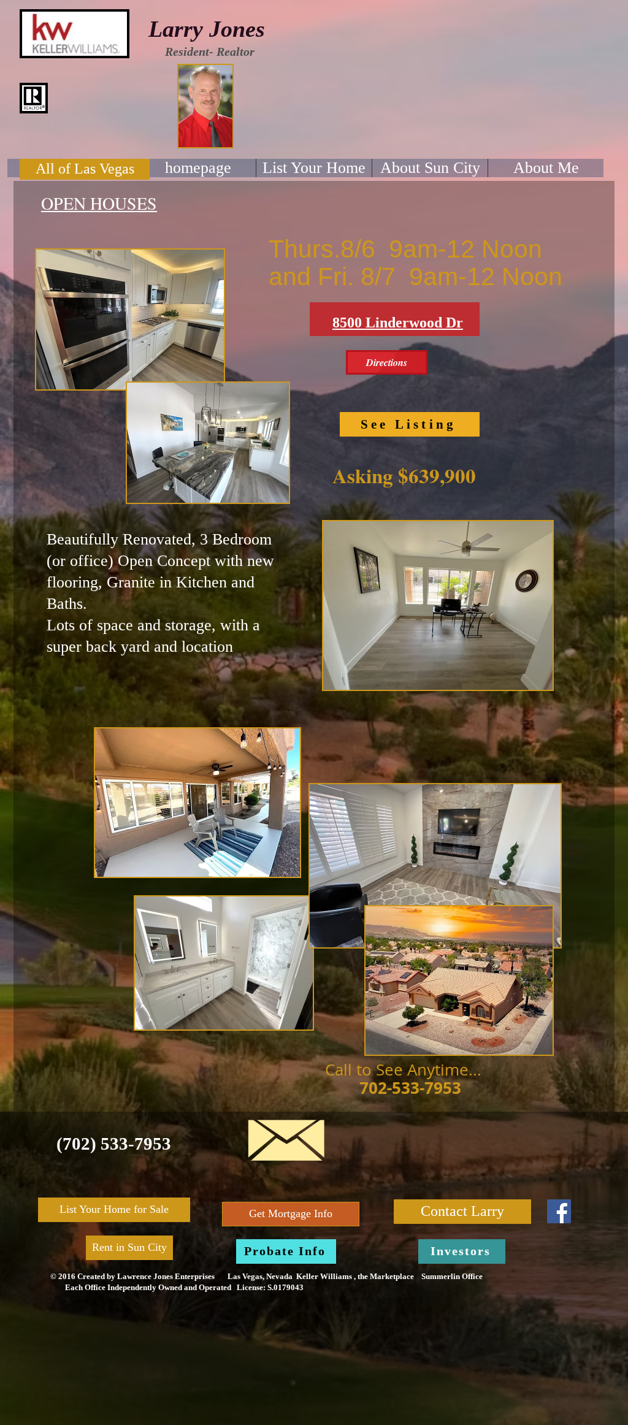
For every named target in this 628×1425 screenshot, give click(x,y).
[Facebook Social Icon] (559, 1211)
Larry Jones (206, 29)
